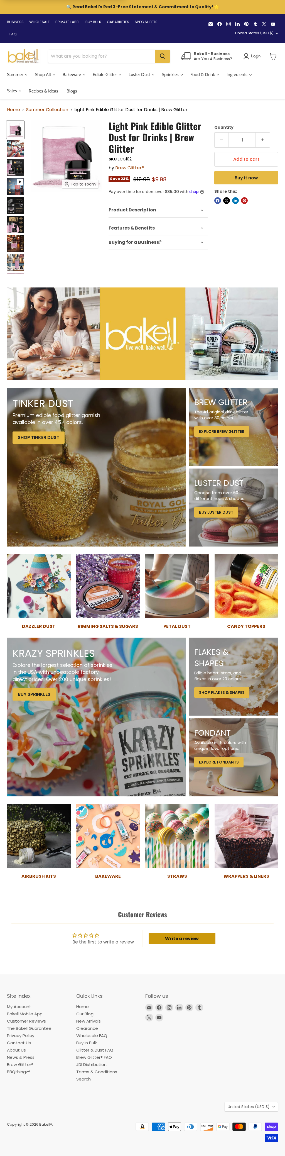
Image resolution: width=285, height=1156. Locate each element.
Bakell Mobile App (25, 1014)
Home (13, 109)
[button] (273, 56)
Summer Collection (47, 109)
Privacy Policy (20, 1035)
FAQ (13, 34)
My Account (19, 1006)
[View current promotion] (142, 7)
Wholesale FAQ (91, 1035)
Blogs (72, 91)
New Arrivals (88, 1021)
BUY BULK (93, 22)
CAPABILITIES (118, 22)
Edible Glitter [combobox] (105, 74)
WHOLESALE (39, 22)
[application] (158, 210)
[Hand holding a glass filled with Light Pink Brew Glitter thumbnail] (15, 149)
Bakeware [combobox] (72, 74)
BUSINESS (15, 22)
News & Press (21, 1057)
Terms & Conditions (96, 1072)
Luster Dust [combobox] (140, 74)
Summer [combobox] (15, 74)
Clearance (87, 1028)
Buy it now (246, 178)
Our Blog (85, 1014)
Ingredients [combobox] (238, 74)
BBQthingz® (18, 1072)
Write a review (182, 938)
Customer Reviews (26, 1021)
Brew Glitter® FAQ (94, 1057)
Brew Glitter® (129, 168)
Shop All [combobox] (43, 74)
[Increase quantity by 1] (263, 140)
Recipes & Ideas (43, 91)
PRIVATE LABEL (67, 22)
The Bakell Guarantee (29, 1028)
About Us (16, 1050)
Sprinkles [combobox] (171, 74)
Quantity (224, 127)
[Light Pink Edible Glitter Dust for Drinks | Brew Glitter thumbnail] (15, 187)
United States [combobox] (254, 33)
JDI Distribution (91, 1064)
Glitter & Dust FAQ (94, 1050)
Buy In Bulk (86, 1043)
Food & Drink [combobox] (203, 74)
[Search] (162, 56)
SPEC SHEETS (146, 22)
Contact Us (19, 1043)
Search (83, 1079)
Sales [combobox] (12, 90)
